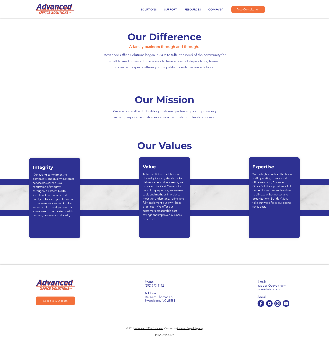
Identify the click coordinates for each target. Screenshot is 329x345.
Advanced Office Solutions (148, 328)
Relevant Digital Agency (190, 328)
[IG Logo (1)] (277, 303)
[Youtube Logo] (269, 303)
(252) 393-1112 (154, 285)
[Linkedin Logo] (286, 303)
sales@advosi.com (270, 289)
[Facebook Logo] (261, 303)
